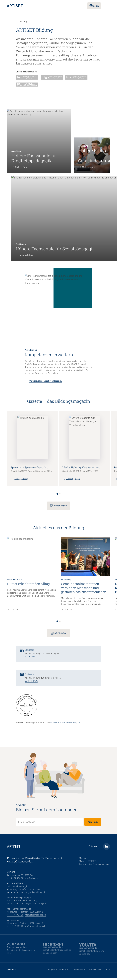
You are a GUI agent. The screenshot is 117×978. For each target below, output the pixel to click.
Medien (82, 858)
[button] (57, 494)
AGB (108, 969)
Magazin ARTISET (87, 861)
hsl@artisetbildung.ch (35, 892)
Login (96, 5)
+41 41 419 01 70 (15, 892)
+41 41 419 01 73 (15, 915)
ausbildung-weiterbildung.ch (65, 722)
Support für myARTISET (58, 969)
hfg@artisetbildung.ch (35, 915)
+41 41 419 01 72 (15, 926)
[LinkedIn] (106, 846)
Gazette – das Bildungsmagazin (94, 864)
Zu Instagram (31, 681)
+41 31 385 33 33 (15, 878)
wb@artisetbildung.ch (35, 926)
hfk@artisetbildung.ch (35, 903)
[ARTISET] (44, 5)
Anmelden (93, 821)
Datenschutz (95, 969)
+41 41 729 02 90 (15, 903)
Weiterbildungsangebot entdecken (45, 380)
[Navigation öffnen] (108, 6)
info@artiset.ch (32, 878)
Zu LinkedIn (30, 657)
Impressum (79, 969)
